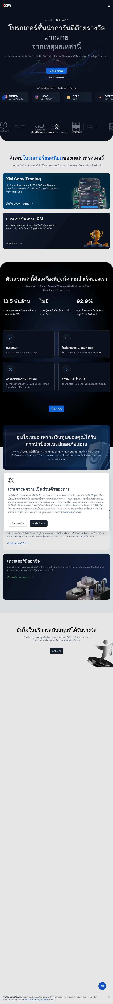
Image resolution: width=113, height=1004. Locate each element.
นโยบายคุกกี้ (69, 512)
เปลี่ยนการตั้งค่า (17, 523)
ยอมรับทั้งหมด (38, 523)
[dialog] (56, 502)
